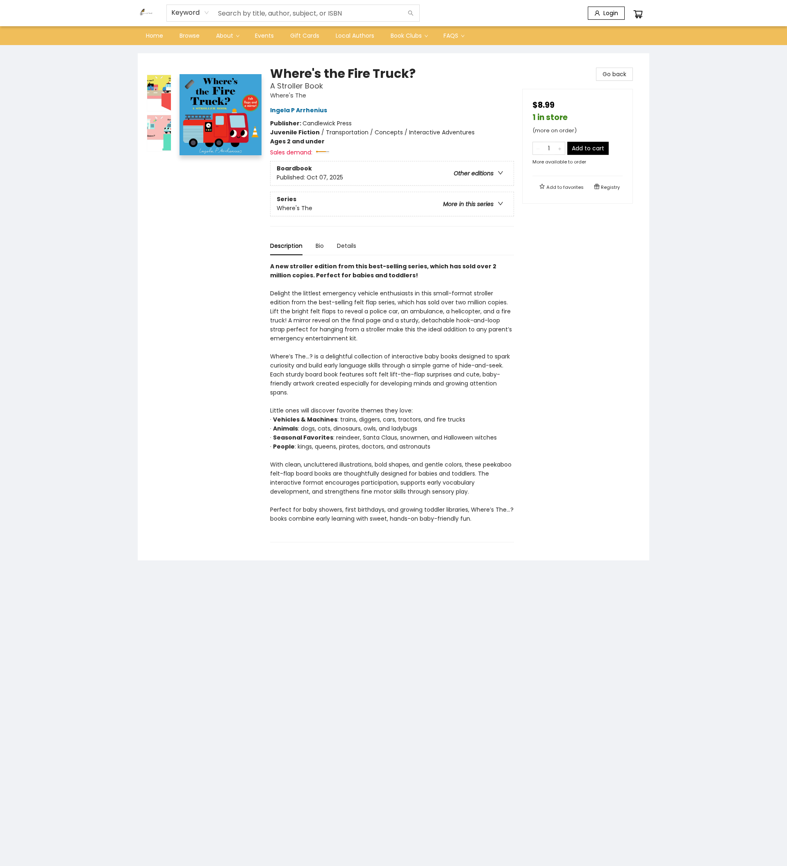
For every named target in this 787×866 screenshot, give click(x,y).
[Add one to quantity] (560, 148)
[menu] (393, 35)
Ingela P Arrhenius (298, 110)
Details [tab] (346, 246)
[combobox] (190, 12)
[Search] (411, 13)
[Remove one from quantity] (538, 148)
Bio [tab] (320, 246)
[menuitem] (154, 35)
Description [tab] (286, 246)
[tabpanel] (392, 402)
